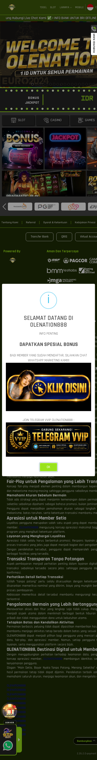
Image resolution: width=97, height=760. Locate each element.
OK (48, 467)
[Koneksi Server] (9, 711)
